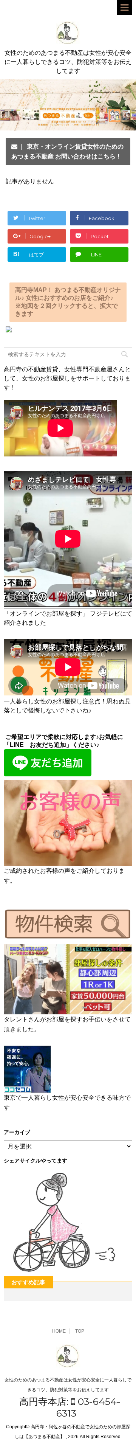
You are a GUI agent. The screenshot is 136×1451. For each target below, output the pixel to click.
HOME (59, 1331)
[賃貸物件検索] (68, 936)
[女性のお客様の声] (68, 862)
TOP (79, 1331)
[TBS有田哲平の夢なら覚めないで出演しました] (68, 1011)
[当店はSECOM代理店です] (27, 1089)
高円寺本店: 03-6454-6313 (70, 1407)
